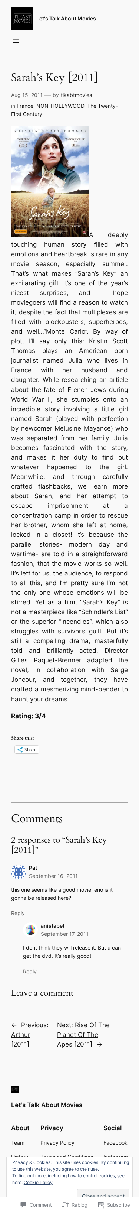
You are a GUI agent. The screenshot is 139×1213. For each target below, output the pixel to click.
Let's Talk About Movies (66, 18)
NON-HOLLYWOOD (60, 106)
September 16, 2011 (53, 876)
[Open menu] (123, 18)
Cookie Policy (38, 1182)
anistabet (52, 925)
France (25, 106)
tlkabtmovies (76, 95)
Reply (18, 913)
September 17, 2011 (65, 934)
